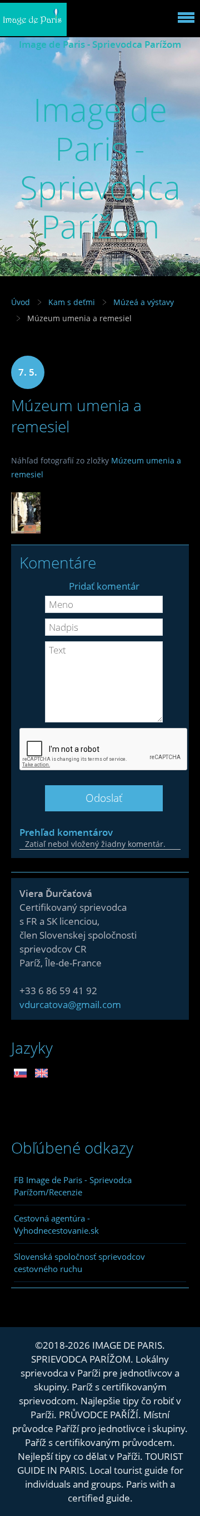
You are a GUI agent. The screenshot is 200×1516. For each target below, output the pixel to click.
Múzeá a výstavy (143, 302)
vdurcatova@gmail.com (70, 1004)
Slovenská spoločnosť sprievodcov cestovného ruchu (79, 1262)
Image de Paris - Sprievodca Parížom (100, 44)
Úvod (20, 302)
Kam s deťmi (71, 302)
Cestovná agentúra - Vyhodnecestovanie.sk (56, 1224)
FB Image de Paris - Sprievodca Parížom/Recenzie (73, 1186)
